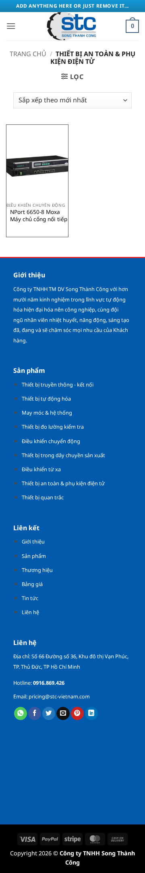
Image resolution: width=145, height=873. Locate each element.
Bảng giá (32, 584)
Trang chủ (28, 53)
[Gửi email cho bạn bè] (62, 713)
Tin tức (30, 598)
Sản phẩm (34, 556)
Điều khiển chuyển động (51, 441)
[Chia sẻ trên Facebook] (34, 713)
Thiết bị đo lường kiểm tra (53, 426)
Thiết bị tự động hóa (46, 398)
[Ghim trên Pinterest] (77, 713)
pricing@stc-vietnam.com (59, 696)
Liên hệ (30, 612)
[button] (11, 26)
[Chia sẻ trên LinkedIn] (91, 713)
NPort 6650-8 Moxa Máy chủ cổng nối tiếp (38, 215)
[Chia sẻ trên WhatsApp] (20, 713)
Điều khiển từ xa (41, 469)
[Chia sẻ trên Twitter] (48, 713)
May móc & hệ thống (47, 412)
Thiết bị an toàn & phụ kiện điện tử (63, 483)
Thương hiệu (37, 570)
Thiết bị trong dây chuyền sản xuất (63, 455)
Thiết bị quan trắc (43, 497)
